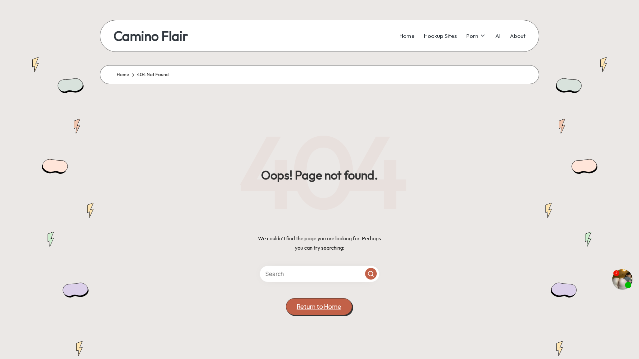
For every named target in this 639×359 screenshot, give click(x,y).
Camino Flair (150, 36)
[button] (371, 274)
